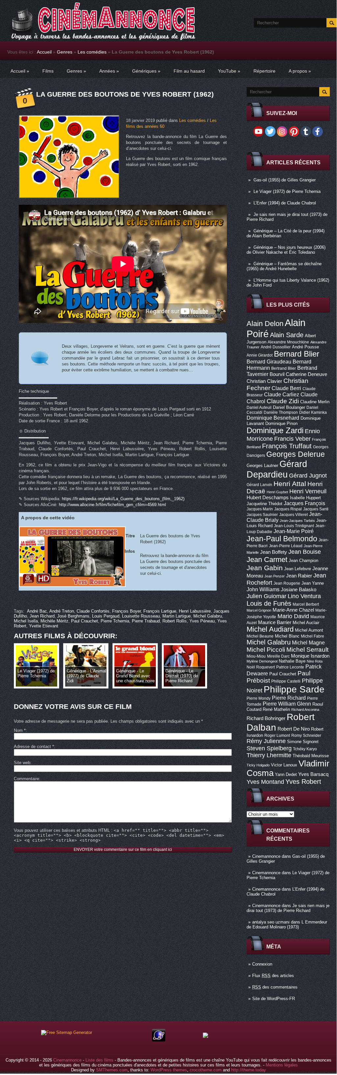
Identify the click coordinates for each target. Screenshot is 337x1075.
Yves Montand (265, 781)
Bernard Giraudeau (269, 361)
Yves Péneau (202, 621)
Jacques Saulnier (262, 514)
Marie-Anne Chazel (293, 610)
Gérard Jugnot (308, 475)
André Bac (37, 611)
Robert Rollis (174, 621)
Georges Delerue (295, 454)
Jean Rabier (299, 575)
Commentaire (26, 778)
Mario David (293, 616)
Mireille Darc (278, 656)
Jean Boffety (273, 552)
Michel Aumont (309, 630)
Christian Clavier (264, 381)
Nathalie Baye (292, 661)
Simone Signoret (303, 741)
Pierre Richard (289, 698)
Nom (20, 730)
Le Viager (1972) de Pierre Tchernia (287, 191)
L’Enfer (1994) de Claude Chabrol (284, 202)
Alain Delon (265, 323)
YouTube (229, 71)
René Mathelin (276, 709)
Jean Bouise (304, 551)
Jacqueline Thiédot (264, 503)
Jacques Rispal (288, 509)
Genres (64, 52)
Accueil (44, 52)
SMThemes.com (112, 1069)
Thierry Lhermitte (269, 755)
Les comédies (92, 52)
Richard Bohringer (266, 718)
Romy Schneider (306, 735)
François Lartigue (159, 611)
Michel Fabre (312, 636)
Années (109, 71)
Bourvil (277, 374)
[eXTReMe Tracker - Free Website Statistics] (158, 1040)
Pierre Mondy (259, 698)
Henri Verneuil (307, 491)
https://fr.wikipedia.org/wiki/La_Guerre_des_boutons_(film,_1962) (123, 498)
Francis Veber (292, 438)
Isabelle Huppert (305, 497)
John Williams (263, 589)
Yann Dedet (286, 774)
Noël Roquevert (261, 667)
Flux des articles (273, 975)
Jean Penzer (274, 576)
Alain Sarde (286, 335)
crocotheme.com (206, 1069)
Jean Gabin (265, 568)
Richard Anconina (305, 710)
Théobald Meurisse (311, 755)
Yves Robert (303, 781)
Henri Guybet (277, 492)
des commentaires (275, 987)
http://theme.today (248, 1069)
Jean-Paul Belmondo (282, 538)
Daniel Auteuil (259, 407)
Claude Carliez (281, 394)
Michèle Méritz (54, 621)
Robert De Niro (293, 729)
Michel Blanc (287, 636)
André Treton (61, 611)
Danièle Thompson (281, 412)
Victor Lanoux (284, 764)
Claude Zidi (283, 401)
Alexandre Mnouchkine (288, 342)
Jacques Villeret (293, 514)
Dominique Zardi (275, 430)
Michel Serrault (307, 649)
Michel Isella (26, 621)
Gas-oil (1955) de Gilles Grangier (284, 179)
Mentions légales (282, 1065)
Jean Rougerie (287, 583)
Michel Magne (308, 642)
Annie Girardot (260, 355)
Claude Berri (286, 388)
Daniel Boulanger (289, 407)
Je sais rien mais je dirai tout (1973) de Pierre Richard (288, 908)
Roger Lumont (277, 735)
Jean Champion (303, 560)
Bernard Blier (296, 353)
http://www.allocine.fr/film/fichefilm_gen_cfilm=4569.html (112, 504)
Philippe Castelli (286, 681)
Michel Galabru (269, 642)
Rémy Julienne (266, 741)
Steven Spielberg (269, 748)
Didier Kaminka (313, 412)
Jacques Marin (260, 509)
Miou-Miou (256, 656)
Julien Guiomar (266, 596)
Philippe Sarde (294, 689)
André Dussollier (276, 347)
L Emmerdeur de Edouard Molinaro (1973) (287, 924)
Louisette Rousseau (141, 616)
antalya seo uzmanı (271, 922)
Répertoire (264, 71)
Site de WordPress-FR (273, 998)
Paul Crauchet (282, 673)
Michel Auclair (306, 622)
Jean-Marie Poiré (294, 531)
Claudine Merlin (314, 401)
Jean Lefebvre (297, 568)
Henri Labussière (195, 611)
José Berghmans (73, 616)
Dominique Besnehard (273, 418)
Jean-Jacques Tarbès (297, 521)
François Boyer (126, 611)
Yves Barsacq (313, 774)
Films (48, 71)
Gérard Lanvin (259, 484)
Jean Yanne (312, 583)
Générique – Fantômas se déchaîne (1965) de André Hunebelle (284, 266)
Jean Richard (42, 616)
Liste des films (99, 1060)
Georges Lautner (262, 465)
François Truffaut (287, 446)
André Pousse (305, 346)
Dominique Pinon (281, 423)
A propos (300, 71)
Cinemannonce (266, 856)
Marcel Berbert (306, 604)
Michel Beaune (260, 636)
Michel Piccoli (266, 649)
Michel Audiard (270, 629)
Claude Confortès (93, 611)
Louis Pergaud (105, 616)
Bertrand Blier (283, 368)
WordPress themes (169, 1069)
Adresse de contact (34, 746)
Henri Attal (290, 483)
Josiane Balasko (298, 589)
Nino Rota (315, 661)
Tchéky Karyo (305, 749)
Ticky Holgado (258, 765)
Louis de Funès (269, 603)
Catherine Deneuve (306, 374)
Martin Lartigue (176, 616)
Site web (22, 762)
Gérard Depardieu (277, 469)
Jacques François (304, 503)
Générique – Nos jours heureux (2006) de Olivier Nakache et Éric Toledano (286, 250)
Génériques (146, 71)
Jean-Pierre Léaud (285, 546)
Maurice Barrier (274, 622)
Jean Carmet (267, 559)
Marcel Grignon (259, 610)
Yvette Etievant (43, 625)
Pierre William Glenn (287, 704)
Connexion (262, 964)
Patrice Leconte (290, 667)
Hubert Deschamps (268, 497)
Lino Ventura (304, 596)
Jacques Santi (315, 509)
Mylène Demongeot (262, 661)
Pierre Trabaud (146, 621)
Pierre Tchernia (115, 621)
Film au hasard (189, 71)
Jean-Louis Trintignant (294, 526)
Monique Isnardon (310, 656)
